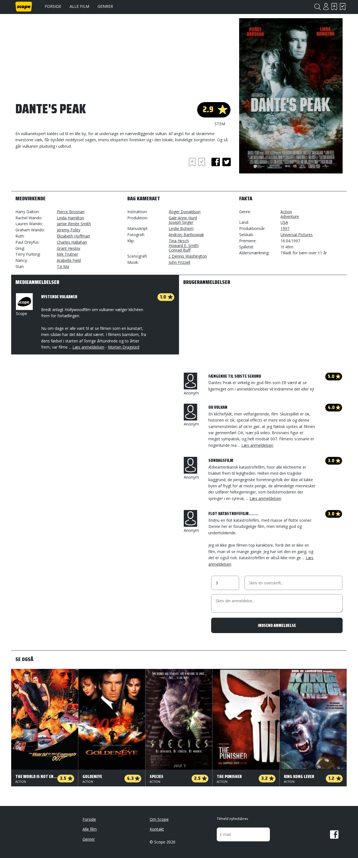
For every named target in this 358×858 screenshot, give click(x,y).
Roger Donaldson (185, 211)
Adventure (290, 216)
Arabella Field (69, 260)
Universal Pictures (297, 234)
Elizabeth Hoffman (73, 236)
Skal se (334, 6)
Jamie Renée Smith (74, 223)
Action (286, 211)
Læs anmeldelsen (88, 347)
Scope (21, 313)
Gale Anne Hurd (183, 217)
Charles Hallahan (72, 242)
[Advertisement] (60, 172)
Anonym (191, 393)
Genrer (105, 6)
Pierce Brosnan (70, 211)
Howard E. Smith (184, 245)
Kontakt (157, 829)
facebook (215, 162)
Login (326, 6)
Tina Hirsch (179, 240)
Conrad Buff (179, 250)
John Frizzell (179, 262)
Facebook (334, 834)
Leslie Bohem (181, 228)
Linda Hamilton (70, 217)
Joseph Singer (181, 222)
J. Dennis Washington (188, 256)
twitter (226, 162)
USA (284, 222)
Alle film (79, 6)
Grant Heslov (68, 248)
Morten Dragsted (123, 347)
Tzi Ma (63, 266)
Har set (342, 6)
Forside (53, 6)
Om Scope (159, 819)
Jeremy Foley (68, 229)
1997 (285, 228)
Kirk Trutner (67, 254)
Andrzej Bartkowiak (186, 234)
